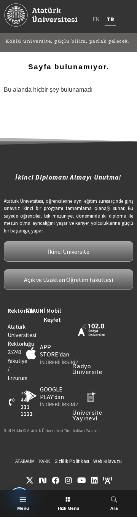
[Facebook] (55, 480)
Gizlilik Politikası (71, 461)
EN (96, 19)
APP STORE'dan (54, 350)
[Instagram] (68, 480)
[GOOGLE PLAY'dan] (31, 395)
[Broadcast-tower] (107, 480)
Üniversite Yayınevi (87, 415)
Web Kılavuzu (107, 461)
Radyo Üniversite (87, 369)
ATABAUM (25, 461)
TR (110, 19)
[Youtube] (81, 480)
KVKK (44, 461)
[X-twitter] (29, 480)
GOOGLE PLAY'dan (52, 392)
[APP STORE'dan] (31, 353)
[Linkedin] (94, 480)
